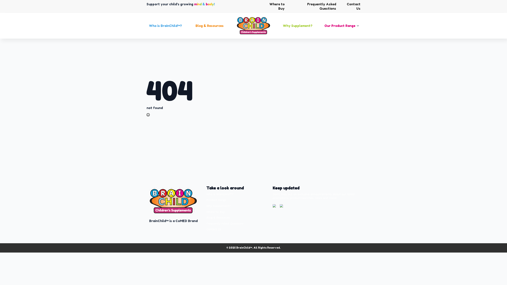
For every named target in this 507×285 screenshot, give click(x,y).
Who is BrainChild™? (165, 26)
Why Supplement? (297, 26)
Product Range (216, 199)
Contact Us (213, 229)
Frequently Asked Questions (224, 223)
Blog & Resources (209, 26)
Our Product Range (339, 26)
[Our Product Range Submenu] (359, 25)
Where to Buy (215, 211)
